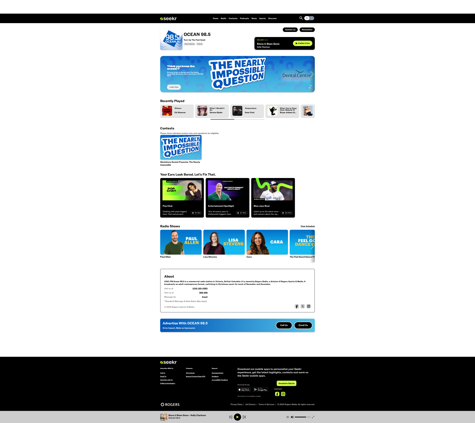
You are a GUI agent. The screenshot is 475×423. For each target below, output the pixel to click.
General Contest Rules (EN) (195, 376)
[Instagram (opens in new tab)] (309, 306)
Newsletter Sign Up (287, 383)
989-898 (203, 292)
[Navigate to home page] (168, 18)
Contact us (290, 29)
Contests (233, 18)
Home (215, 18)
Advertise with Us (166, 380)
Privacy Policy (236, 404)
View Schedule (308, 226)
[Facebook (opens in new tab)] (297, 306)
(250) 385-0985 (200, 288)
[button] (181, 246)
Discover (272, 18)
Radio (223, 18)
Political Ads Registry (167, 383)
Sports (262, 18)
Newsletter (307, 29)
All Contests (190, 373)
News (254, 18)
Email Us (303, 325)
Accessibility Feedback (220, 380)
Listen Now (173, 87)
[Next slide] (312, 74)
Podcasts (244, 18)
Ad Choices (250, 404)
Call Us (284, 325)
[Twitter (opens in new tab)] (303, 306)
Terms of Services (266, 404)
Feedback (215, 376)
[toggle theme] (309, 18)
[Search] (301, 18)
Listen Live (304, 43)
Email (205, 297)
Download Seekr (217, 373)
